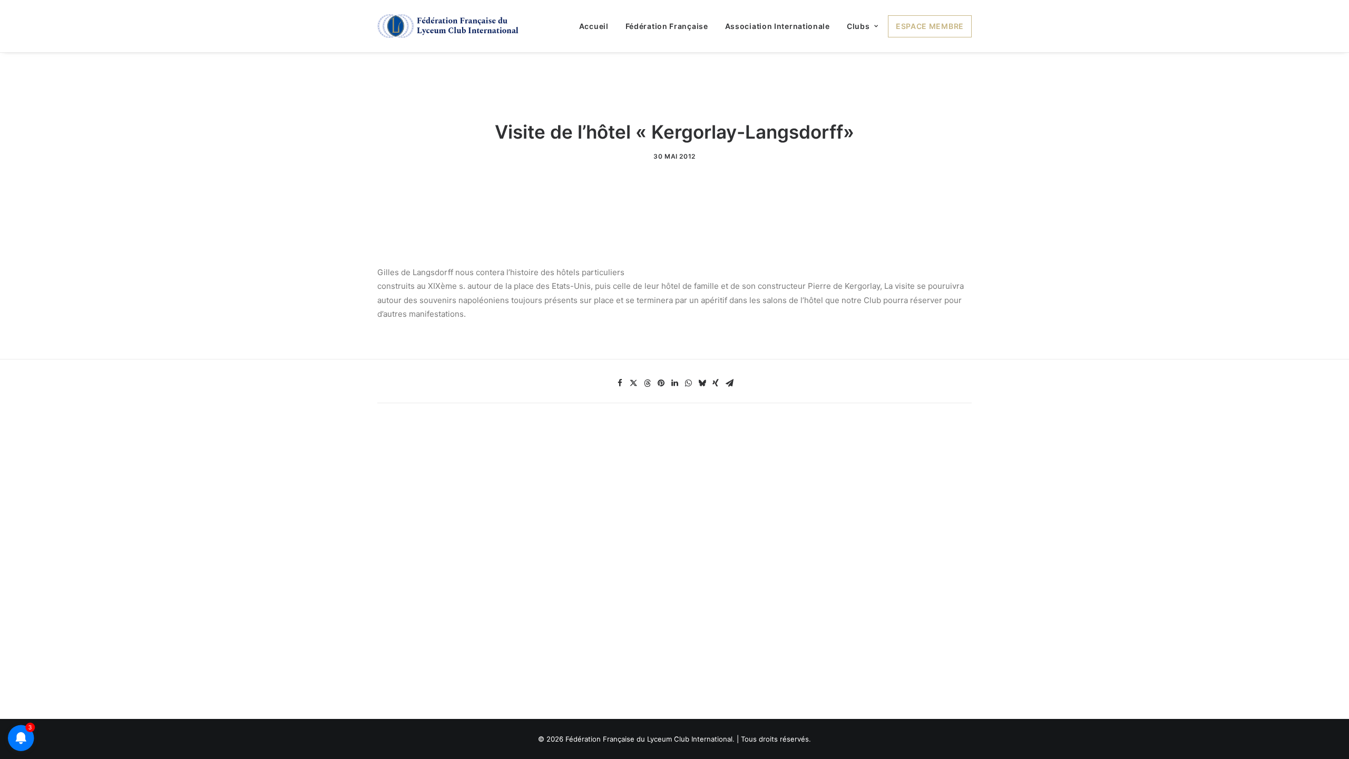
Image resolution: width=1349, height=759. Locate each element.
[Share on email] (729, 383)
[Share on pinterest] (660, 383)
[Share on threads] (647, 383)
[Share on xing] (715, 383)
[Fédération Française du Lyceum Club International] (451, 26)
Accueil (594, 26)
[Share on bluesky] (702, 383)
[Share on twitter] (633, 383)
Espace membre (930, 26)
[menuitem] (597, 26)
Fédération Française (666, 26)
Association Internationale (777, 26)
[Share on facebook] (619, 383)
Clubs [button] (858, 26)
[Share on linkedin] (674, 383)
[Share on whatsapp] (688, 383)
